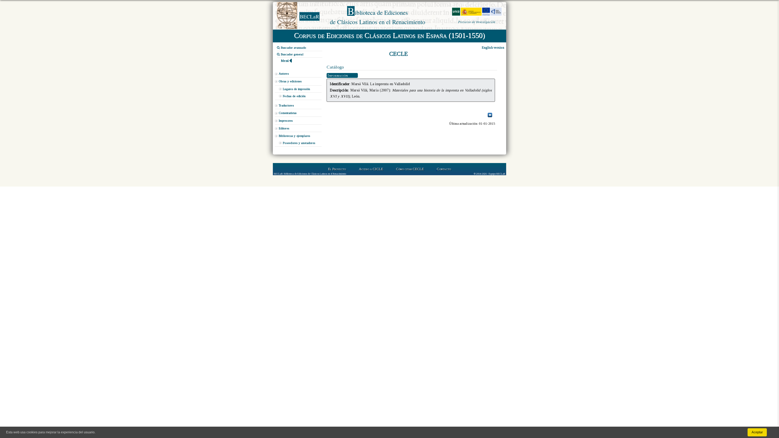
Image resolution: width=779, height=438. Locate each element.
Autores (284, 73)
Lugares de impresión (296, 89)
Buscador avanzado (293, 47)
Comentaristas (288, 113)
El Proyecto (337, 169)
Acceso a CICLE (371, 169)
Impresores (286, 120)
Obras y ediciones (290, 81)
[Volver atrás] (490, 117)
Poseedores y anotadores (299, 143)
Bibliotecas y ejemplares (294, 135)
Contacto (444, 169)
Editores (284, 128)
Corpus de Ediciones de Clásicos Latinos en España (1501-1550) (389, 35)
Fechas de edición (294, 96)
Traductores (286, 105)
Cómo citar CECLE (410, 169)
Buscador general (291, 54)
